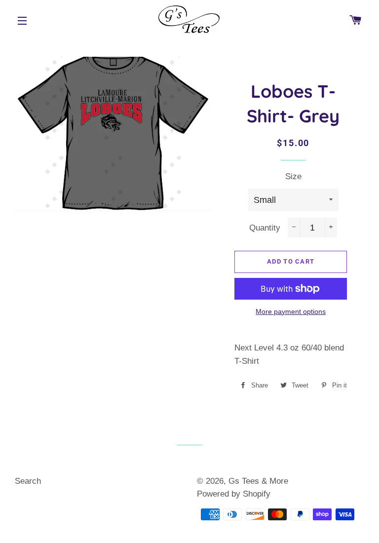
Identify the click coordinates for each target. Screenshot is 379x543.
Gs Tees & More (258, 481)
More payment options (291, 311)
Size (293, 176)
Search (28, 481)
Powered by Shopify (233, 494)
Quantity (264, 228)
